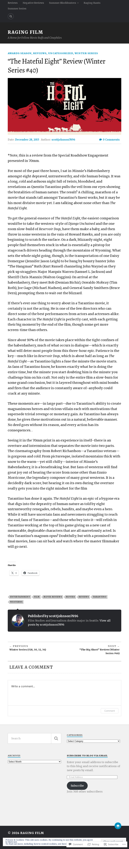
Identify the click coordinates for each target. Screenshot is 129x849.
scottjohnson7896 (63, 139)
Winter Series (86, 53)
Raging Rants (92, 2)
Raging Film (25, 32)
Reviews (13, 2)
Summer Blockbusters (62, 2)
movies (70, 597)
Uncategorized (60, 53)
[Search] (11, 16)
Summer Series (17, 8)
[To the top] (118, 825)
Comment (109, 710)
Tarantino (99, 597)
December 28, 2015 (27, 139)
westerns (16, 602)
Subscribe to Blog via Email (87, 755)
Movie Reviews (53, 597)
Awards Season (20, 53)
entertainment (20, 597)
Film (37, 597)
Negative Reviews (33, 2)
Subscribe (77, 785)
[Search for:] (34, 738)
